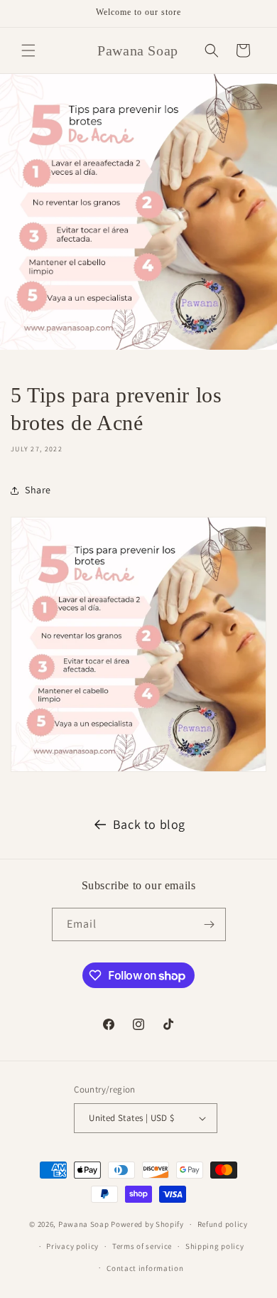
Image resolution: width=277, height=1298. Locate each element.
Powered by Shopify (147, 1224)
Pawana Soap (83, 1224)
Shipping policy (214, 1246)
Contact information (145, 1268)
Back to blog (149, 824)
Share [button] (38, 489)
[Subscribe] (209, 924)
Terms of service (142, 1246)
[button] (28, 50)
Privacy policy (72, 1246)
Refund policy (222, 1224)
